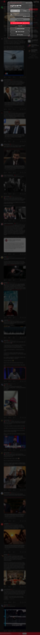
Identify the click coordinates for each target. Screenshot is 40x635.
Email (16, 10)
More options (20, 34)
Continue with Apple (20, 31)
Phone (25, 10)
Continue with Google (20, 28)
